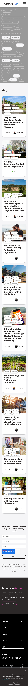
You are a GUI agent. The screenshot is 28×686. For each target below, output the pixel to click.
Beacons (19, 45)
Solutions (5, 621)
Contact (4, 640)
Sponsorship (7, 76)
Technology (6, 14)
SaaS (20, 53)
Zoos (17, 26)
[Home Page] (10, 3)
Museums (16, 41)
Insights (4, 634)
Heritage (5, 37)
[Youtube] (17, 658)
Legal (3, 647)
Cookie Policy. (5, 679)
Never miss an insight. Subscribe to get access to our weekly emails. (14, 529)
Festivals (15, 60)
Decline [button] (17, 682)
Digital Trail (6, 49)
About (4, 628)
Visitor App (17, 29)
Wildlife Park (7, 56)
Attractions (6, 29)
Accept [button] (10, 682)
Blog (4, 90)
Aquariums (6, 41)
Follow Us (4, 654)
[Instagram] (10, 658)
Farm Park (6, 60)
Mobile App (15, 37)
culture (21, 80)
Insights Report (19, 68)
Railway (5, 72)
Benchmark (17, 56)
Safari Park (14, 72)
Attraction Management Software (13, 18)
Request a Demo (9, 603)
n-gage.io (11, 10)
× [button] (25, 670)
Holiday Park (7, 68)
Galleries (5, 64)
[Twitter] (3, 658)
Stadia (16, 76)
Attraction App (7, 26)
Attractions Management (11, 33)
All (4, 10)
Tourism (13, 80)
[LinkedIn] (7, 658)
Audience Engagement (10, 22)
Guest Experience (8, 45)
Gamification (16, 64)
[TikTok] (20, 658)
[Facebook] (14, 658)
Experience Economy (9, 53)
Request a (12, 588)
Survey (5, 80)
